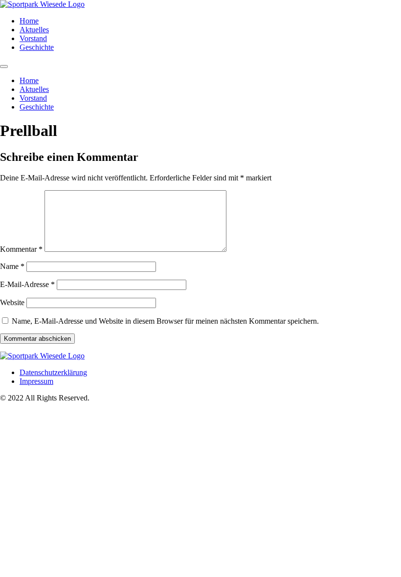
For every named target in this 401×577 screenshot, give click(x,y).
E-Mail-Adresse (27, 284)
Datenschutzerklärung (53, 372)
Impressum (36, 381)
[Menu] (4, 66)
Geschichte (37, 47)
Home (29, 21)
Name (12, 266)
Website (12, 302)
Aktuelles (34, 29)
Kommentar (21, 249)
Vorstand (33, 38)
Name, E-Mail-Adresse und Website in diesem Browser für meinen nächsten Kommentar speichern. (165, 321)
